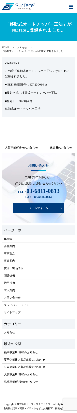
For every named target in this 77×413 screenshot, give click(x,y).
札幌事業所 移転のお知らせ (21, 381)
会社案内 (9, 246)
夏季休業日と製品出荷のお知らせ (24, 359)
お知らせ (22, 47)
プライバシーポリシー (18, 305)
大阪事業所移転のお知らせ (21, 147)
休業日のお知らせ (61, 147)
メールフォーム (38, 208)
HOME (5, 47)
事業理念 (9, 253)
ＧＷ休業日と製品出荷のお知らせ (24, 367)
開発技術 (9, 275)
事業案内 (9, 260)
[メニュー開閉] (71, 7)
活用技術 (9, 282)
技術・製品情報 (13, 268)
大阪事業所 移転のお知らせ (21, 374)
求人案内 (9, 290)
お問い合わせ (12, 297)
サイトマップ (12, 312)
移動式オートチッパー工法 (22, 108)
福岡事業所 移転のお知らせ (21, 352)
